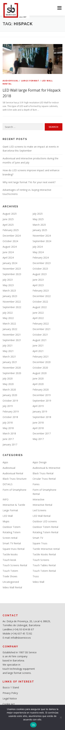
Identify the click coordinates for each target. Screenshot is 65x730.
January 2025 (40, 230)
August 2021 (40, 340)
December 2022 (42, 296)
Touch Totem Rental (44, 570)
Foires (36, 484)
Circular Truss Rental (44, 478)
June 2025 (8, 219)
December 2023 (42, 263)
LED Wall (8, 515)
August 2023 (40, 274)
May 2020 (8, 384)
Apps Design (40, 462)
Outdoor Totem (11, 527)
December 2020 (42, 362)
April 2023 (38, 285)
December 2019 (42, 395)
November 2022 (12, 301)
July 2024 (38, 246)
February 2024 (41, 257)
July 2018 (8, 422)
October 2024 (10, 241)
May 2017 (38, 439)
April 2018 (38, 428)
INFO (5, 499)
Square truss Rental (13, 548)
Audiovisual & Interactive (46, 467)
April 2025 (8, 224)
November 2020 (12, 367)
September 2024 (42, 241)
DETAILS (7, 484)
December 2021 (42, 329)
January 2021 (10, 362)
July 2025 (38, 213)
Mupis (6, 521)
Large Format (30, 80)
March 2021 (9, 356)
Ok (33, 724)
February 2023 (41, 290)
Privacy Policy (10, 693)
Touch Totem (10, 570)
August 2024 (10, 246)
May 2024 (38, 252)
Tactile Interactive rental (46, 548)
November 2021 (12, 334)
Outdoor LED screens (45, 521)
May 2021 (8, 351)
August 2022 (40, 307)
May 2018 (8, 428)
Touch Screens (41, 560)
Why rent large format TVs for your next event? (29, 182)
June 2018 (38, 422)
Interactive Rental (42, 504)
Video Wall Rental (12, 587)
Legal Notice (10, 698)
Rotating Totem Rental (45, 532)
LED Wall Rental (41, 515)
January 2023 (10, 296)
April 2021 (38, 351)
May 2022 (8, 318)
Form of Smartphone (14, 489)
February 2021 (41, 356)
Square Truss (40, 543)
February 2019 (11, 411)
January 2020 (10, 395)
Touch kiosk (9, 560)
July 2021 (8, 345)
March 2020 (9, 389)
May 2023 (8, 285)
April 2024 (8, 257)
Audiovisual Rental (13, 473)
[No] (60, 717)
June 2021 (38, 345)
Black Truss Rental (43, 473)
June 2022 (38, 312)
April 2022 (38, 318)
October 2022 (40, 301)
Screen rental (10, 537)
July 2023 (8, 279)
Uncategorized (11, 581)
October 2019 (10, 400)
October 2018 (10, 417)
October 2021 (40, 334)
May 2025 (38, 219)
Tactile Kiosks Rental (44, 554)
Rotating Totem (11, 532)
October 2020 (40, 367)
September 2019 (42, 400)
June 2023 (38, 279)
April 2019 (38, 406)
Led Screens (39, 510)
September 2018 (42, 417)
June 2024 (8, 252)
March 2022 (9, 323)
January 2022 (10, 329)
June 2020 (38, 378)
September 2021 (12, 340)
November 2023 (12, 268)
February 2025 (11, 230)
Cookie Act (9, 704)
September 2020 (12, 373)
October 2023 (40, 268)
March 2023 (9, 290)
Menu (59, 7)
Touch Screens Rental (15, 565)
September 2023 (12, 274)
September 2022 (12, 307)
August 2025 (10, 213)
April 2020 (38, 384)
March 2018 (9, 433)
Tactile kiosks (10, 554)
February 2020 (41, 389)
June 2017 (8, 439)
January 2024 (10, 263)
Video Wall (38, 581)
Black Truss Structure (15, 478)
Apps (5, 462)
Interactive (38, 499)
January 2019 (40, 411)
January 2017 (10, 444)
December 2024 (12, 235)
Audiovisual (11, 80)
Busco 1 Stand (11, 687)
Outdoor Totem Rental (45, 527)
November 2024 (42, 235)
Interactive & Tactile (14, 504)
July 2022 (8, 312)
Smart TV (38, 537)
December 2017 (42, 433)
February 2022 (41, 323)
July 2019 (8, 406)
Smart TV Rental (12, 543)
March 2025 (39, 224)
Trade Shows (10, 576)
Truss (36, 576)
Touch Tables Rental (44, 565)
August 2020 (40, 373)
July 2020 (8, 378)
